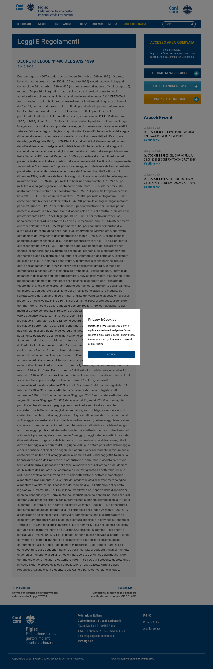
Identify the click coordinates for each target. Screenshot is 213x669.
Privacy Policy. (127, 334)
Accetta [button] (111, 354)
